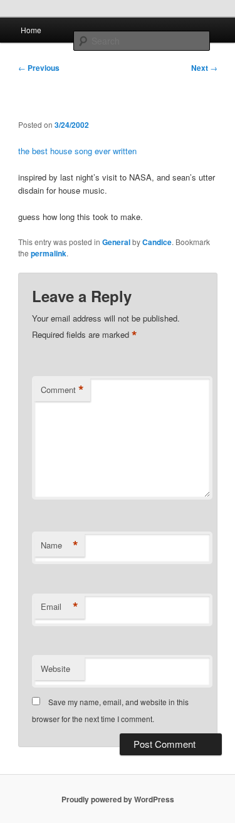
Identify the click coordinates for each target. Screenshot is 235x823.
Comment (62, 390)
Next (204, 67)
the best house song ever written (77, 151)
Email (59, 607)
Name (59, 545)
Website (55, 668)
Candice (157, 242)
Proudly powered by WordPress (117, 799)
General (116, 242)
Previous (39, 67)
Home (31, 29)
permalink (48, 253)
